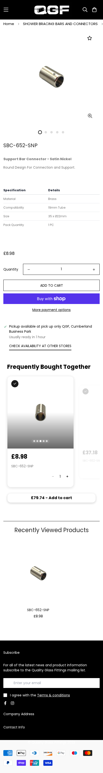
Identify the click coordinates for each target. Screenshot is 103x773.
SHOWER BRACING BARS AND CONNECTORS (60, 23)
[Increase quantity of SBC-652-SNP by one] (93, 269)
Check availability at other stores (40, 346)
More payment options (51, 309)
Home (8, 23)
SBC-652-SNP (38, 610)
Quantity (10, 269)
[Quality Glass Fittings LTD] (51, 10)
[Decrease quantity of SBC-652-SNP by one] (28, 269)
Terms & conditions (53, 695)
